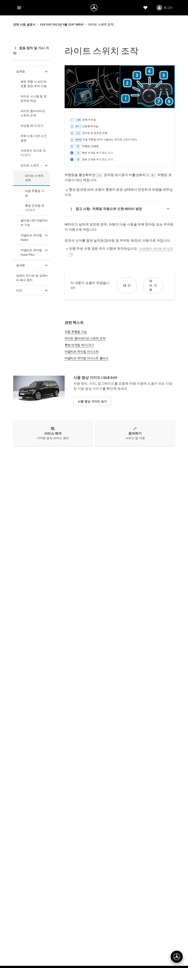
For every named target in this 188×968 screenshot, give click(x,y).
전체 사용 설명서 (24, 24)
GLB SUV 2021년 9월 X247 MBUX (62, 24)
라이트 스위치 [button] (30, 165)
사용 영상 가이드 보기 (92, 401)
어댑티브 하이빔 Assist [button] (31, 237)
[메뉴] (19, 7)
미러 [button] (19, 290)
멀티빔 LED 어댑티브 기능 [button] (33, 223)
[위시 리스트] (145, 8)
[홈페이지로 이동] (94, 7)
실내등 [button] (20, 265)
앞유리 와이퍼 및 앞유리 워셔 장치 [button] (30, 278)
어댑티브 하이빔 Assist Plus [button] (31, 252)
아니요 (150, 285)
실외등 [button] (20, 71)
